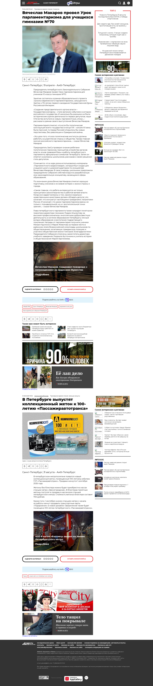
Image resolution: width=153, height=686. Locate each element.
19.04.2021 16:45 (27, 9)
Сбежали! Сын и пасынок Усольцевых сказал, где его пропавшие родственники (118, 414)
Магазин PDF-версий (75, 643)
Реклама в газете (52, 645)
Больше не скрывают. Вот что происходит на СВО (114, 150)
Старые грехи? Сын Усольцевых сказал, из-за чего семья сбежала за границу (117, 102)
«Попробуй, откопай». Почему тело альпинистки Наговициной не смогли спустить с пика (117, 79)
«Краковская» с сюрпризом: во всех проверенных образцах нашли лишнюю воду (113, 44)
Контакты (40, 645)
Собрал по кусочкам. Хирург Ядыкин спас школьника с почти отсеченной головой (117, 429)
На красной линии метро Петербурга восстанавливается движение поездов (113, 53)
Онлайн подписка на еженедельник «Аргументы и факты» (105, 643)
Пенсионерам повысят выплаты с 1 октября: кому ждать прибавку (116, 485)
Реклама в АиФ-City (104, 645)
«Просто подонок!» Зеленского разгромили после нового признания (115, 136)
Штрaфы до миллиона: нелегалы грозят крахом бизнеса (115, 478)
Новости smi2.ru (29, 389)
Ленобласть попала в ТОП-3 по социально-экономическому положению (43, 335)
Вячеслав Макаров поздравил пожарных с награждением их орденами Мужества (61, 268)
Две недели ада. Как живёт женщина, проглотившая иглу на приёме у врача (112, 26)
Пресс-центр (60, 643)
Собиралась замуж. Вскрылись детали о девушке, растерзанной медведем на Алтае (116, 109)
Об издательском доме (45, 643)
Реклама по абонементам (85, 645)
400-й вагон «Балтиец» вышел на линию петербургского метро (60, 538)
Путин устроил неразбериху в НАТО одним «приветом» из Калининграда (116, 493)
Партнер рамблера (56, 677)
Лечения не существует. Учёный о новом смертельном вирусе (116, 443)
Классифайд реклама (44, 647)
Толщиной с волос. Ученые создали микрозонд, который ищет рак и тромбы (113, 35)
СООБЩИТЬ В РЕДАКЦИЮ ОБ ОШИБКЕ (97, 647)
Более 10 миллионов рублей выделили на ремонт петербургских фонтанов (77, 335)
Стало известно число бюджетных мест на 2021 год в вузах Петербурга (79, 328)
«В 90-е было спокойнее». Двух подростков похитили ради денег (116, 116)
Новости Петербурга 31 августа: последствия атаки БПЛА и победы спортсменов (112, 17)
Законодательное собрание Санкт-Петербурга (38, 74)
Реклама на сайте (67, 645)
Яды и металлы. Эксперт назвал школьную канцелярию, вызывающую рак (116, 422)
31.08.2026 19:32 (27, 396)
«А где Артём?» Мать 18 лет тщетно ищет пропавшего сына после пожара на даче (117, 87)
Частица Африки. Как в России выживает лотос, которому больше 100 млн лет (117, 451)
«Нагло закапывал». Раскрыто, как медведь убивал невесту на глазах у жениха (117, 94)
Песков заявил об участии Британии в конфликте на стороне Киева (116, 128)
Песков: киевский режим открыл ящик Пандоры (115, 158)
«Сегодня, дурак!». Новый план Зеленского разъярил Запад (114, 143)
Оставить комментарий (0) (76, 289)
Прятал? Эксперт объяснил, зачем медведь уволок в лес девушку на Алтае (116, 436)
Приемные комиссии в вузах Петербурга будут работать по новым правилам (42, 328)
